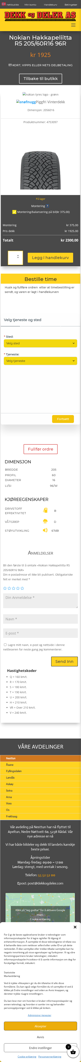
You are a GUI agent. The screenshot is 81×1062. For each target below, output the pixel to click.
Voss (9, 803)
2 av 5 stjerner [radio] (9, 588)
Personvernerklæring (49, 1056)
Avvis (40, 1037)
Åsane (9, 765)
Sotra (9, 790)
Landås (10, 777)
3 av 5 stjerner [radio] (13, 588)
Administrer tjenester (39, 1015)
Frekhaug (11, 816)
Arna (9, 797)
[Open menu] (73, 25)
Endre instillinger (40, 1048)
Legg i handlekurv (50, 257)
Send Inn (64, 661)
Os (7, 810)
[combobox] (38, 343)
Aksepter (40, 1026)
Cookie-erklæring (27, 1056)
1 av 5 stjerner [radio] (5, 588)
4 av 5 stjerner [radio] (18, 588)
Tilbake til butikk (40, 78)
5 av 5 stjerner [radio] (22, 588)
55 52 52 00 (46, 875)
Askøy (9, 784)
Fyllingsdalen (14, 771)
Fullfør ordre (40, 449)
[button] (75, 927)
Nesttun (11, 758)
